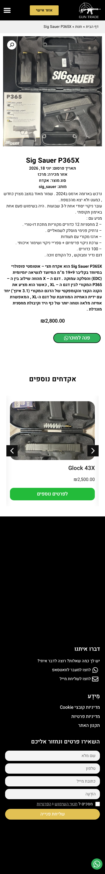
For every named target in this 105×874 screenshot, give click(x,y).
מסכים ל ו (65, 804)
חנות (78, 26)
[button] (7, 10)
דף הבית (92, 26)
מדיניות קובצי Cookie (80, 707)
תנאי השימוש (66, 804)
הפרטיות (44, 804)
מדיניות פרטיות (85, 716)
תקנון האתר (89, 725)
